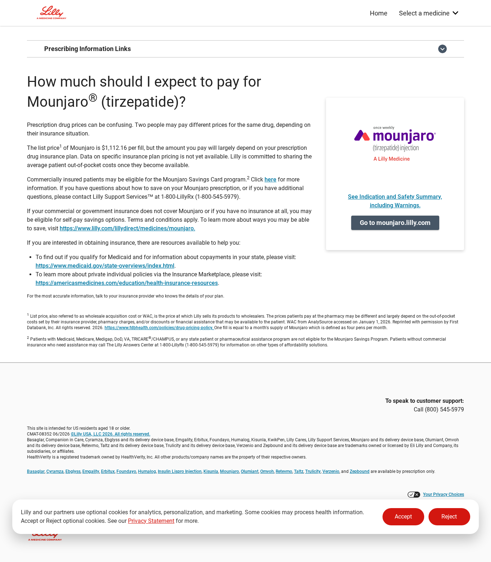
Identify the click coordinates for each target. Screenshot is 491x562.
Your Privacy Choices (443, 494)
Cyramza (55, 471)
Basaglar (36, 471)
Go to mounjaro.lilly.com (395, 222)
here (270, 179)
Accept (403, 516)
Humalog (147, 471)
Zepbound (360, 471)
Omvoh (267, 471)
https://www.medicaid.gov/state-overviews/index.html (105, 265)
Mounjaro (229, 471)
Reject (449, 516)
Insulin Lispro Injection (180, 471)
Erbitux (108, 471)
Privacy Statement (151, 520)
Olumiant (249, 471)
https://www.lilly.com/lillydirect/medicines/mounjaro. (127, 228)
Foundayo (126, 471)
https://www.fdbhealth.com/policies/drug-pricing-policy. (159, 327)
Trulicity (313, 471)
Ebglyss (73, 471)
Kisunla (210, 471)
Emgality (90, 471)
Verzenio (330, 471)
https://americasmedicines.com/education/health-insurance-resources (127, 283)
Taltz (298, 471)
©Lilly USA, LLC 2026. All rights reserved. (110, 434)
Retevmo (284, 471)
